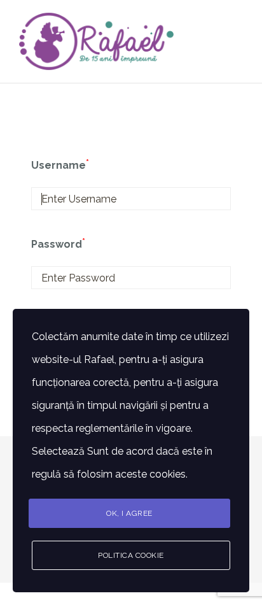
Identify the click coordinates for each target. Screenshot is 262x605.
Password (58, 244)
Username (60, 165)
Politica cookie (131, 555)
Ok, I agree (129, 513)
